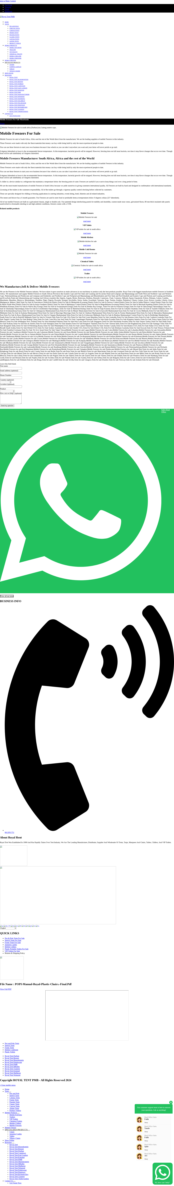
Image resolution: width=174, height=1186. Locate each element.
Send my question (7, 406)
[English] (16, 926)
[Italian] (27, 926)
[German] (23, 926)
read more (87, 221)
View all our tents (6, 596)
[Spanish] (37, 926)
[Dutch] (12, 926)
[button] (8, 1085)
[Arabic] (2, 926)
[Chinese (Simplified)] (7, 926)
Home (2, 124)
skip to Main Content (8, 1)
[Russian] (34, 926)
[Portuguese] (30, 926)
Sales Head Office (165, 411)
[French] (20, 926)
